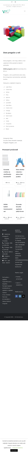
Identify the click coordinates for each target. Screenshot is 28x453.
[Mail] (23, 296)
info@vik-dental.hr (17, 6)
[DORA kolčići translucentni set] (7, 195)
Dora (11, 138)
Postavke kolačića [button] (17, 447)
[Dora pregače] (14, 32)
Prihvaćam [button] (14, 450)
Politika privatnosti (19, 278)
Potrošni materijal (17, 140)
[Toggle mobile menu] (25, 11)
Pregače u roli (13, 142)
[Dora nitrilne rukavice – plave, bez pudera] (20, 160)
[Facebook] (16, 296)
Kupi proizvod (18, 183)
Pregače (5, 142)
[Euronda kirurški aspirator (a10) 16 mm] (20, 195)
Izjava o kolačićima (19, 284)
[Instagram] (20, 296)
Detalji (8, 182)
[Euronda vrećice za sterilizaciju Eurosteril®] (7, 160)
